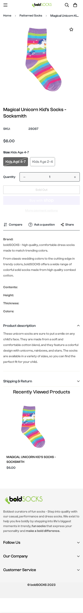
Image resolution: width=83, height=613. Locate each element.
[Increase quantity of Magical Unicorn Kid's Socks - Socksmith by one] (75, 177)
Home (7, 15)
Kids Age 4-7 (15, 162)
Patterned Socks (31, 15)
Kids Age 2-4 (42, 162)
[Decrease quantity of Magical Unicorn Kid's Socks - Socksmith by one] (24, 177)
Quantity (9, 177)
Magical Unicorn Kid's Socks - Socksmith (31, 459)
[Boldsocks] (41, 5)
